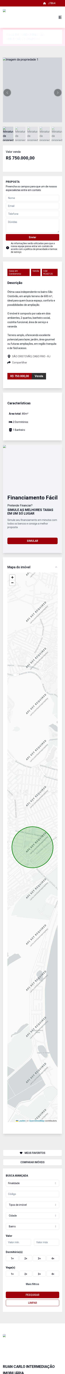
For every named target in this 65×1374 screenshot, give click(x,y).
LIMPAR (32, 1302)
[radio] (12, 1258)
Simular (32, 540)
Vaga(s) (10, 1267)
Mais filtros (32, 1284)
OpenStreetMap (37, 1120)
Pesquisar (32, 1294)
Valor (9, 1235)
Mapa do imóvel (18, 567)
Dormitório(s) (14, 1252)
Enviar (32, 237)
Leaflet (21, 1120)
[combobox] (32, 1183)
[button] (7, 92)
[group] (32, 1258)
